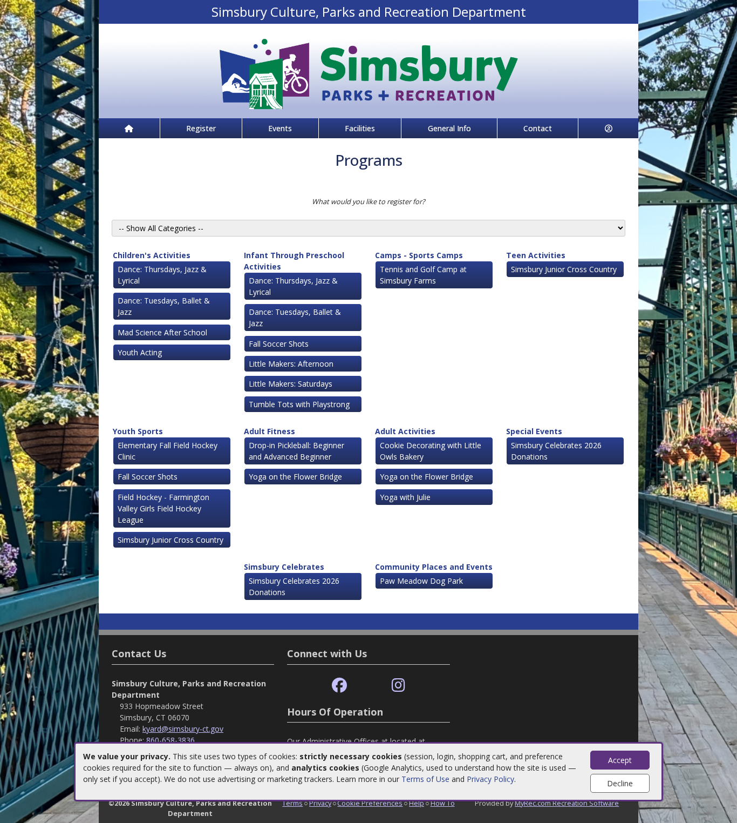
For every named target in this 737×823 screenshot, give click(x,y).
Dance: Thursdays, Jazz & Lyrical (162, 275)
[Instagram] (398, 685)
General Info (449, 128)
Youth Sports (138, 431)
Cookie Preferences (369, 803)
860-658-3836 (170, 740)
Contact (537, 128)
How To (443, 803)
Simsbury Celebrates (284, 567)
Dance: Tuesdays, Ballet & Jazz (164, 306)
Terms (292, 803)
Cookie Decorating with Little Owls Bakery (430, 451)
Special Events (534, 431)
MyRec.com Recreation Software (567, 803)
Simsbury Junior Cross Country (564, 269)
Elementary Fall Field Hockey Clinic (167, 451)
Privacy (320, 803)
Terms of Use (425, 779)
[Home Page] (129, 128)
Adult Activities (405, 431)
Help (416, 803)
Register (201, 128)
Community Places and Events (434, 567)
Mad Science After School (162, 332)
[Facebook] (339, 685)
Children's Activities (151, 255)
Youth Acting (140, 352)
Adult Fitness (269, 431)
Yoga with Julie (405, 497)
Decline (620, 783)
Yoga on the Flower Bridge (295, 476)
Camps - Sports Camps (419, 255)
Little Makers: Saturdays (290, 384)
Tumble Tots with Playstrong (299, 404)
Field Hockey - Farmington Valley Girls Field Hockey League (163, 508)
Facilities (360, 128)
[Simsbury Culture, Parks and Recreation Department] (368, 70)
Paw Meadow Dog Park (421, 581)
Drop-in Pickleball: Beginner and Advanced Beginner (296, 451)
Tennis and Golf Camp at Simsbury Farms (423, 275)
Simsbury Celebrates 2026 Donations (556, 451)
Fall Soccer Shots (279, 344)
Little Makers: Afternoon (291, 364)
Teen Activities (535, 255)
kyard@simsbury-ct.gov (182, 729)
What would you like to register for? (368, 201)
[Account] (608, 128)
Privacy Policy (490, 779)
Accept (620, 760)
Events (280, 128)
